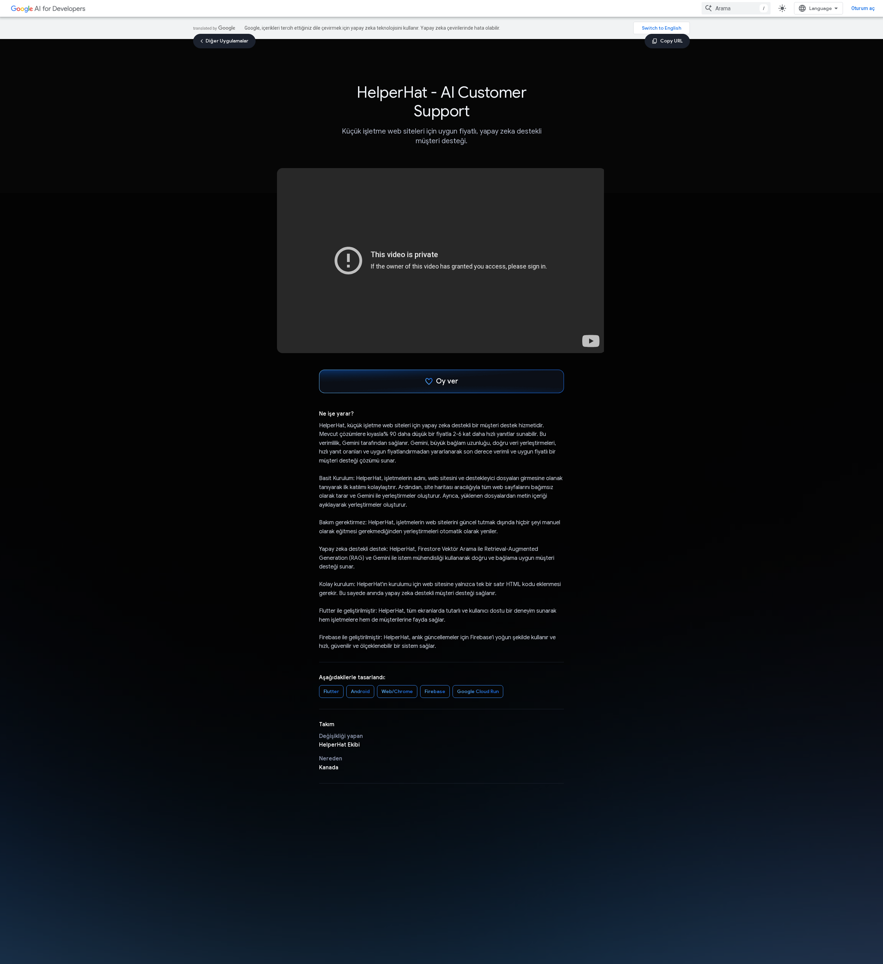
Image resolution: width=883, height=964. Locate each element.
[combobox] (736, 8)
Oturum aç (863, 8)
